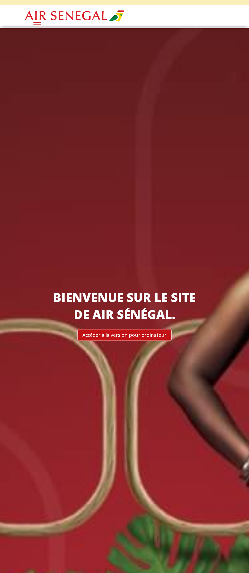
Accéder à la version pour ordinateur (124, 335)
